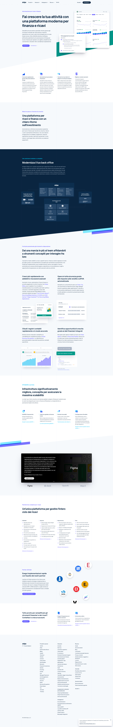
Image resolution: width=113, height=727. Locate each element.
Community (77, 651)
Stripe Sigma (43, 686)
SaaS (59, 667)
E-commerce (60, 653)
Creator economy (62, 671)
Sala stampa (78, 674)
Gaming (59, 673)
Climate (41, 657)
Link (41, 673)
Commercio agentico (62, 649)
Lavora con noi (78, 672)
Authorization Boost (44, 649)
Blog (76, 649)
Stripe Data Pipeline (73, 336)
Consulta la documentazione (64, 625)
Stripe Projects (61, 712)
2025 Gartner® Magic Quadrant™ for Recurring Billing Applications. (35, 297)
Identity (41, 667)
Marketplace (60, 662)
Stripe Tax (80, 284)
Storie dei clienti (79, 647)
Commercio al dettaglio (63, 686)
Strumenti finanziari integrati (64, 655)
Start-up (59, 647)
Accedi (78, 2)
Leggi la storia (28, 478)
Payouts (42, 680)
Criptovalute (43, 660)
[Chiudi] (110, 720)
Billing (41, 651)
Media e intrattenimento (63, 678)
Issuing (41, 671)
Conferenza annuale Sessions (82, 653)
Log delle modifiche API (63, 708)
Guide (76, 646)
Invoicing (42, 669)
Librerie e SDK (61, 710)
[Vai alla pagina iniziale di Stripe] (23, 644)
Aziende (59, 646)
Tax (41, 688)
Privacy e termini (79, 655)
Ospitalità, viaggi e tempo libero (65, 675)
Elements (42, 664)
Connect (42, 658)
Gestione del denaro (62, 664)
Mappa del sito (78, 662)
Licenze (77, 660)
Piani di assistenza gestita (81, 685)
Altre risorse (78, 665)
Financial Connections (45, 666)
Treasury (42, 691)
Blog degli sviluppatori (63, 714)
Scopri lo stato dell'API (27, 422)
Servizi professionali (62, 682)
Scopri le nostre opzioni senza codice (82, 427)
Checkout (42, 655)
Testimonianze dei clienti (64, 422)
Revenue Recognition (45, 684)
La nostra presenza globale (46, 423)
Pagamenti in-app (62, 660)
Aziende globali (61, 658)
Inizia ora (25, 45)
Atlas (41, 647)
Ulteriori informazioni (27, 551)
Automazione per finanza (63, 657)
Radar (41, 682)
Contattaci (86, 2)
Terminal (42, 689)
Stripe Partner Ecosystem (63, 694)
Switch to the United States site (87, 723)
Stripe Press (78, 676)
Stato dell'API (61, 707)
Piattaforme (60, 666)
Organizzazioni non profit (63, 680)
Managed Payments (44, 675)
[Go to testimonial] (54, 481)
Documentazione (61, 701)
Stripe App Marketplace (63, 692)
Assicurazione (61, 677)
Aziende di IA (60, 669)
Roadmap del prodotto (80, 671)
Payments (42, 678)
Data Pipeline (43, 662)
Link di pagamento (44, 677)
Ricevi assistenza (79, 683)
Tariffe (57, 2)
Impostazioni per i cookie (81, 664)
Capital (41, 653)
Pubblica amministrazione (63, 684)
